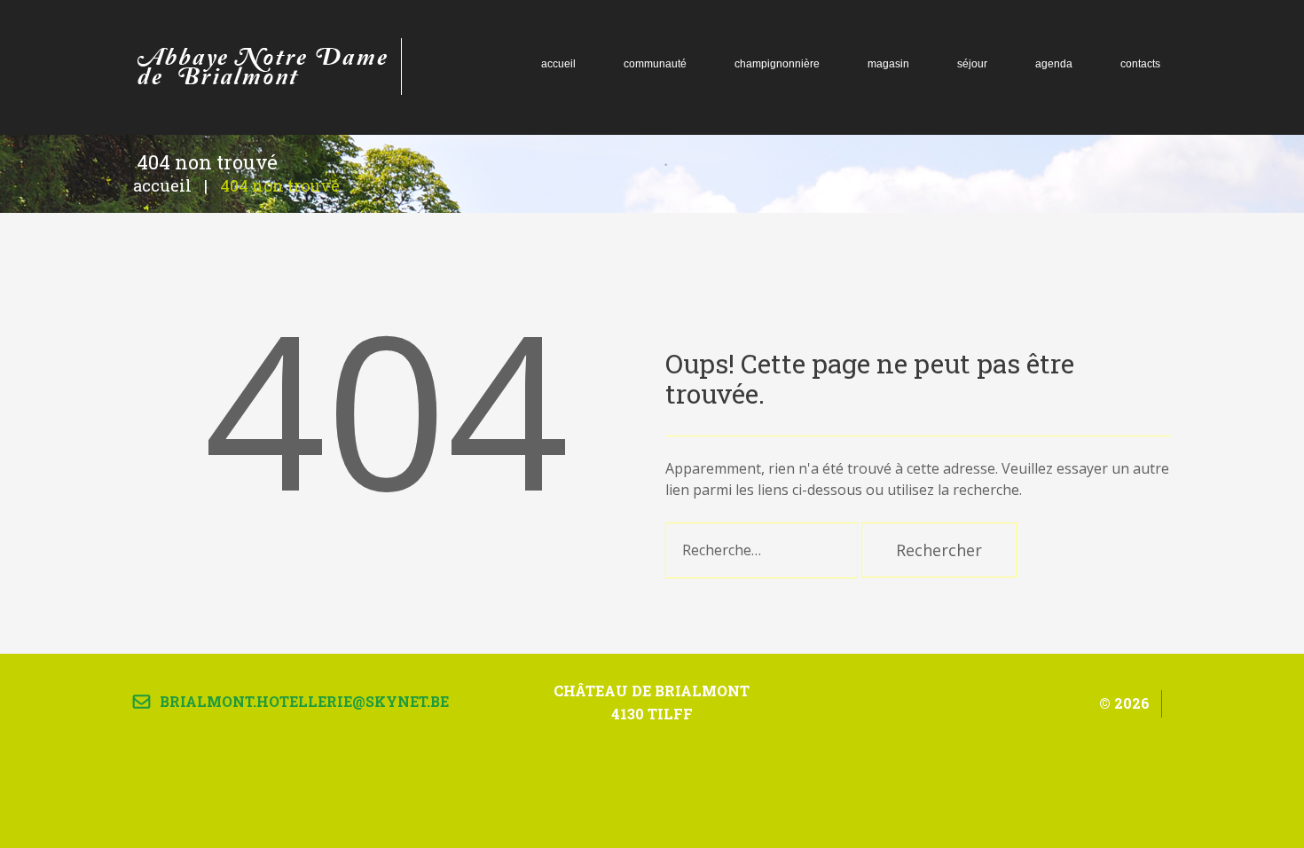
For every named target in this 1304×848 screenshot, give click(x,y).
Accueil (162, 185)
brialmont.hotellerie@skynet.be (304, 701)
